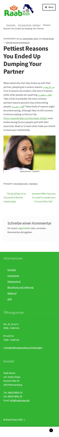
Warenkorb (45, 429)
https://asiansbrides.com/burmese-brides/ (25, 118)
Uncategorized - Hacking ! (29, 25)
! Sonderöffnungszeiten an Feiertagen (22, 347)
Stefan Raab (48, 38)
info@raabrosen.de (20, 400)
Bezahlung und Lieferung (20, 287)
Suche (29, 432)
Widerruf (12, 293)
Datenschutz (14, 281)
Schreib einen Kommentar (18, 42)
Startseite (10, 25)
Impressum (13, 275)
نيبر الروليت (49, 87)
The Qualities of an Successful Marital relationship (14, 197)
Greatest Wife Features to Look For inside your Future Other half (44, 197)
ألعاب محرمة (18, 106)
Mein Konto (10, 432)
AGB (9, 299)
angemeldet (24, 228)
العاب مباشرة (45, 94)
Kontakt (11, 269)
